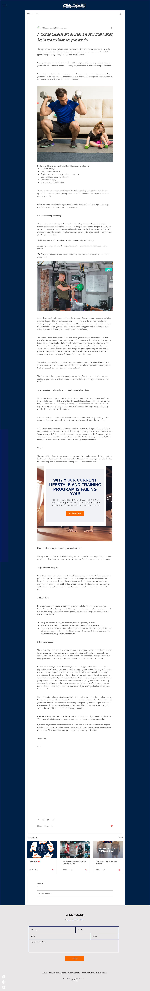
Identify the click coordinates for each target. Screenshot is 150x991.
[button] (115, 26)
